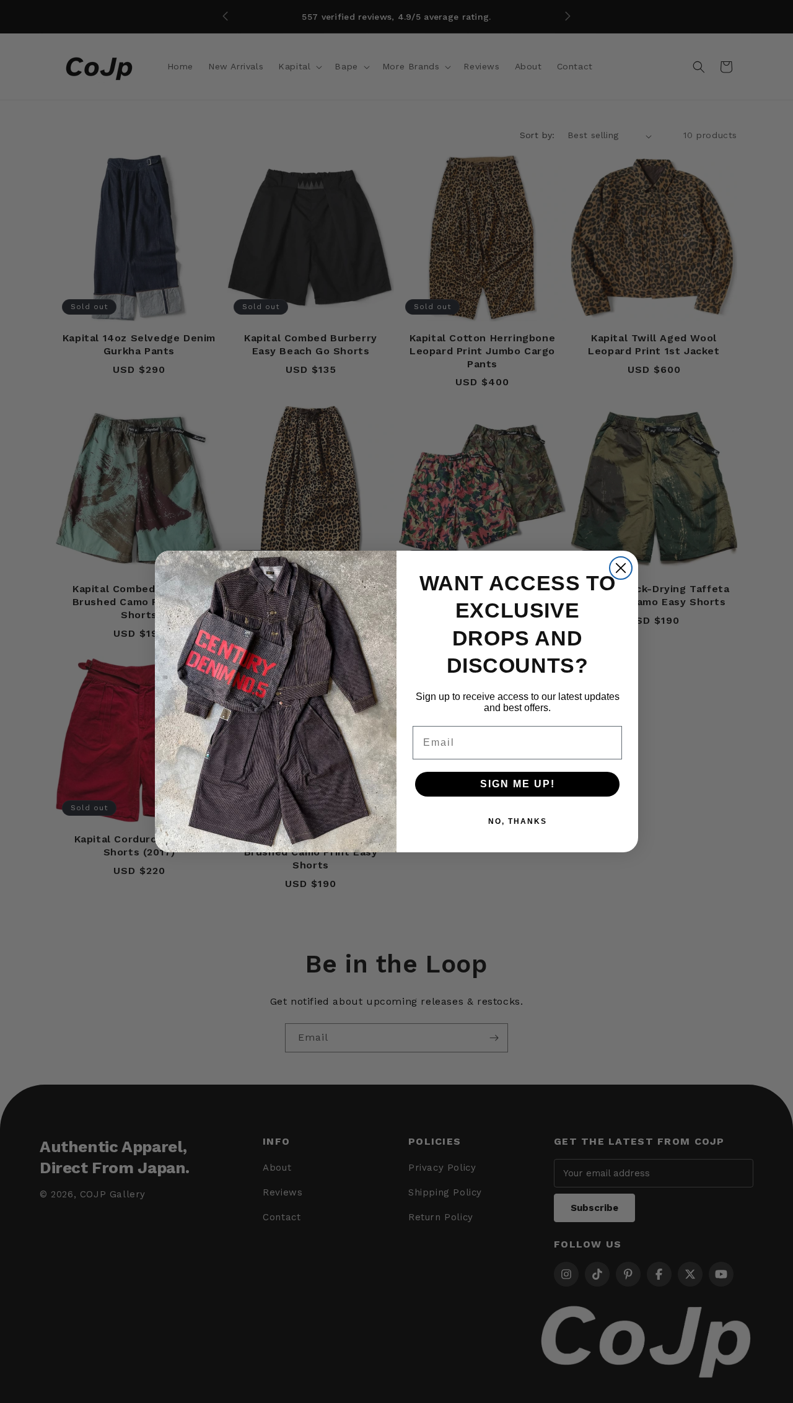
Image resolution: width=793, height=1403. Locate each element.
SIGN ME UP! (517, 784)
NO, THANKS (517, 821)
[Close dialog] (621, 568)
